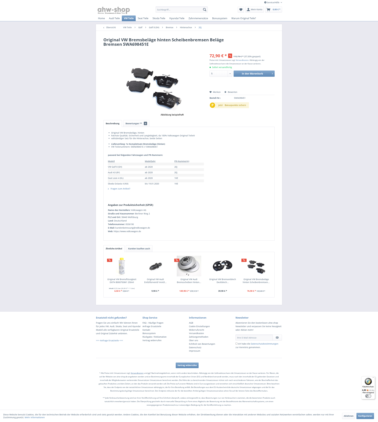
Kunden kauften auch (139, 248)
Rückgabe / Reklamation (154, 336)
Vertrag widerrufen (152, 340)
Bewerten (232, 92)
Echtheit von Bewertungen (202, 343)
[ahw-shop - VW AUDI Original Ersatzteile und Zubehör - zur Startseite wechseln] (113, 10)
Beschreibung (112, 123)
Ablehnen (348, 415)
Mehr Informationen (35, 417)
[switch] (368, 396)
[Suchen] (205, 10)
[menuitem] (182, 10)
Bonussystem (149, 333)
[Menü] (373, 378)
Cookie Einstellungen (199, 326)
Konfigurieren (365, 415)
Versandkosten (242, 60)
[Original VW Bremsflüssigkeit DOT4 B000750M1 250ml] (121, 266)
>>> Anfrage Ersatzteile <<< (109, 340)
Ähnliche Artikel (114, 248)
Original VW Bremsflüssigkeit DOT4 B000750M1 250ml (121, 281)
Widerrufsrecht (196, 329)
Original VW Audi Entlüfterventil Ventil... (155, 281)
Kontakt (146, 329)
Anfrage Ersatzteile (151, 326)
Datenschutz (195, 347)
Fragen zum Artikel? (120, 188)
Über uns (193, 340)
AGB (191, 322)
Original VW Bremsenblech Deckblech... (222, 281)
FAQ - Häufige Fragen (152, 322)
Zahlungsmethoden (198, 336)
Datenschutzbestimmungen (264, 343)
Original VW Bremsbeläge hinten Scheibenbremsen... (256, 281)
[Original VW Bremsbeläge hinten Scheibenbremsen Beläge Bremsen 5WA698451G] (256, 266)
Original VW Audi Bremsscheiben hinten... (189, 281)
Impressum (194, 350)
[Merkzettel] (241, 10)
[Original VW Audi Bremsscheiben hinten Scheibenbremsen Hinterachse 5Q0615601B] (189, 266)
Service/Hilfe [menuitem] (273, 2)
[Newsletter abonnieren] (277, 338)
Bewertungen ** (136, 123)
